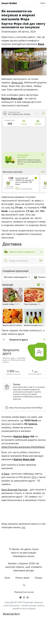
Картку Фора (21, 436)
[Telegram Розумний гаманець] (20, 597)
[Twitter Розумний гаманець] (24, 597)
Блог (7, 577)
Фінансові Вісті (11, 613)
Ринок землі (22, 577)
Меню (42, 3)
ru (24, 585)
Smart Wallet (9, 3)
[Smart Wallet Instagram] (27, 597)
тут (23, 527)
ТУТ (34, 477)
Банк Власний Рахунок (14, 489)
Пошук (38, 577)
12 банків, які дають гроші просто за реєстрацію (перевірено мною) (23, 553)
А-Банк (5, 473)
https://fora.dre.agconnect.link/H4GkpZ (23, 447)
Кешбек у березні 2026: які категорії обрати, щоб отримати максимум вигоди (23, 567)
